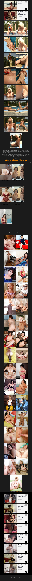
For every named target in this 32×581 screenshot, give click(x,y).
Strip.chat (20, 3)
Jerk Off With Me (22, 544)
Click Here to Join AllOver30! (16, 160)
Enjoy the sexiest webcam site (5, 181)
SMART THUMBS (19, 491)
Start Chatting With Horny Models (5, 203)
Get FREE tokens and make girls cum (22, 13)
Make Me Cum (21, 1)
